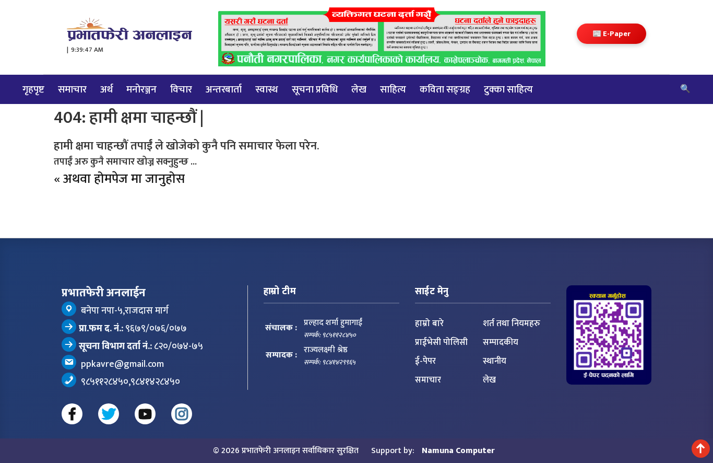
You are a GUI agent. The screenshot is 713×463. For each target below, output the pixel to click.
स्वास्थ (266, 89)
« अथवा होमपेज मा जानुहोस (119, 179)
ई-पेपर (425, 361)
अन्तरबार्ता (224, 89)
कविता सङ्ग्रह (445, 89)
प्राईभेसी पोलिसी (441, 342)
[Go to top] (701, 448)
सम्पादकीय (500, 342)
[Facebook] (72, 413)
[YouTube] (145, 413)
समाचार (72, 89)
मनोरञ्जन (141, 89)
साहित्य (393, 89)
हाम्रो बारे (429, 323)
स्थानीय (494, 361)
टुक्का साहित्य (508, 89)
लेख (358, 89)
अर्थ (106, 89)
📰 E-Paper (611, 34)
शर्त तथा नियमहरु (511, 323)
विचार (181, 89)
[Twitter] (108, 413)
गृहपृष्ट (33, 89)
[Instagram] (181, 413)
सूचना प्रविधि (315, 89)
